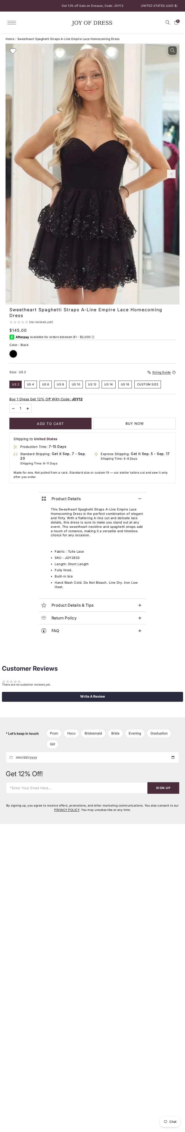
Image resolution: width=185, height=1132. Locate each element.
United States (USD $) (159, 5)
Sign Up (163, 787)
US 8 (60, 384)
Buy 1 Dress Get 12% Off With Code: (46, 399)
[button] (31, 322)
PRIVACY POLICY (66, 810)
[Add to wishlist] (13, 51)
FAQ (55, 630)
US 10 (76, 384)
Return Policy (64, 618)
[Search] (167, 22)
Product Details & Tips (73, 605)
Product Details (66, 498)
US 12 (92, 384)
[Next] (171, 174)
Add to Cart (50, 423)
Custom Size (148, 384)
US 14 (108, 384)
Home (10, 39)
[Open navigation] (13, 22)
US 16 (125, 384)
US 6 (45, 384)
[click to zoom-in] (172, 50)
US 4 (30, 384)
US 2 (15, 384)
